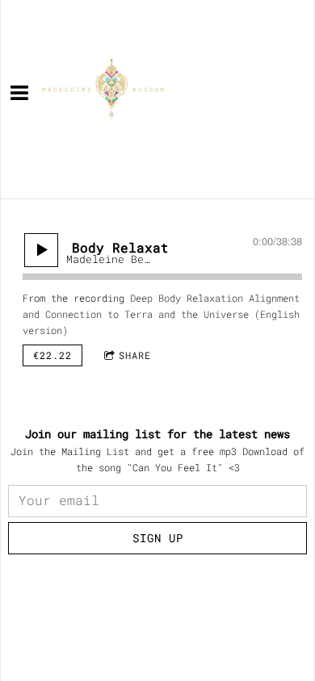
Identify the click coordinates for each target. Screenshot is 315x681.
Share (135, 355)
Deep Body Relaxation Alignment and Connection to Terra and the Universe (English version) (161, 314)
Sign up (157, 537)
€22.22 (52, 355)
